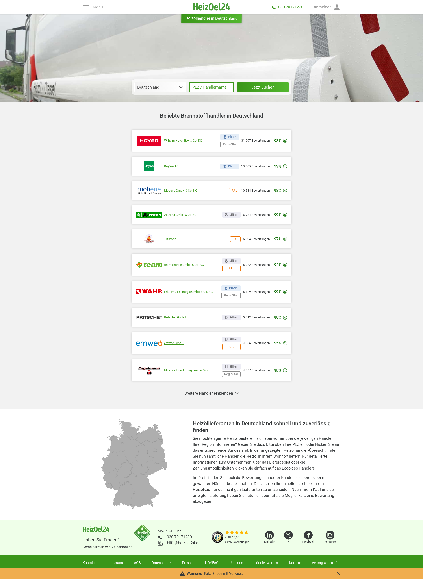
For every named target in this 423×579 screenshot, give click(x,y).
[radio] (124, 493)
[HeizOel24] (211, 7)
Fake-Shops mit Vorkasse (223, 574)
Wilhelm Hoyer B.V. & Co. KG (183, 140)
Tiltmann (170, 239)
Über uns (236, 563)
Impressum (114, 563)
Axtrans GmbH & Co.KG (180, 214)
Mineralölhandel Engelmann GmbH (188, 370)
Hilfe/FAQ (211, 563)
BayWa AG (171, 166)
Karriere (295, 563)
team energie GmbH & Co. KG (184, 264)
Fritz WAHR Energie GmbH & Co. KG (188, 292)
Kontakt (89, 563)
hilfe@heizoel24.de (183, 542)
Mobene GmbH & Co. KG (180, 190)
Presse (187, 563)
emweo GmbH (174, 343)
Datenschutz (161, 563)
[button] (327, 7)
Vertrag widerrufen (326, 563)
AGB (137, 563)
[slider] (237, 532)
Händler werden (266, 563)
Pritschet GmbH (175, 317)
